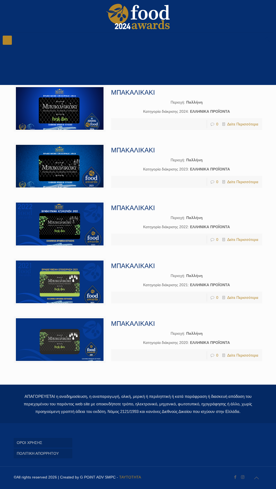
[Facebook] (235, 477)
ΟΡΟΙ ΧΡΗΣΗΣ (29, 442)
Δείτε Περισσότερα (242, 124)
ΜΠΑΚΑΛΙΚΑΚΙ (133, 92)
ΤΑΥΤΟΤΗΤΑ (130, 477)
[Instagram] (243, 477)
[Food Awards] (138, 16)
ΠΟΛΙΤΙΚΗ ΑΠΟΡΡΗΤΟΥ (38, 453)
